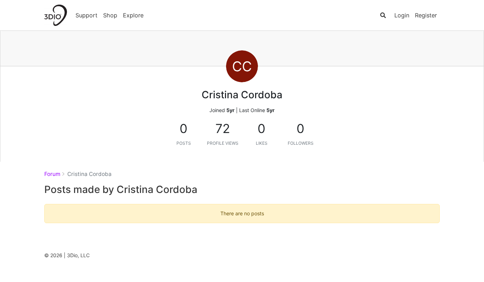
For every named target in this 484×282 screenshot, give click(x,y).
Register (426, 15)
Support (86, 15)
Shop (110, 15)
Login (401, 15)
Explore (133, 15)
